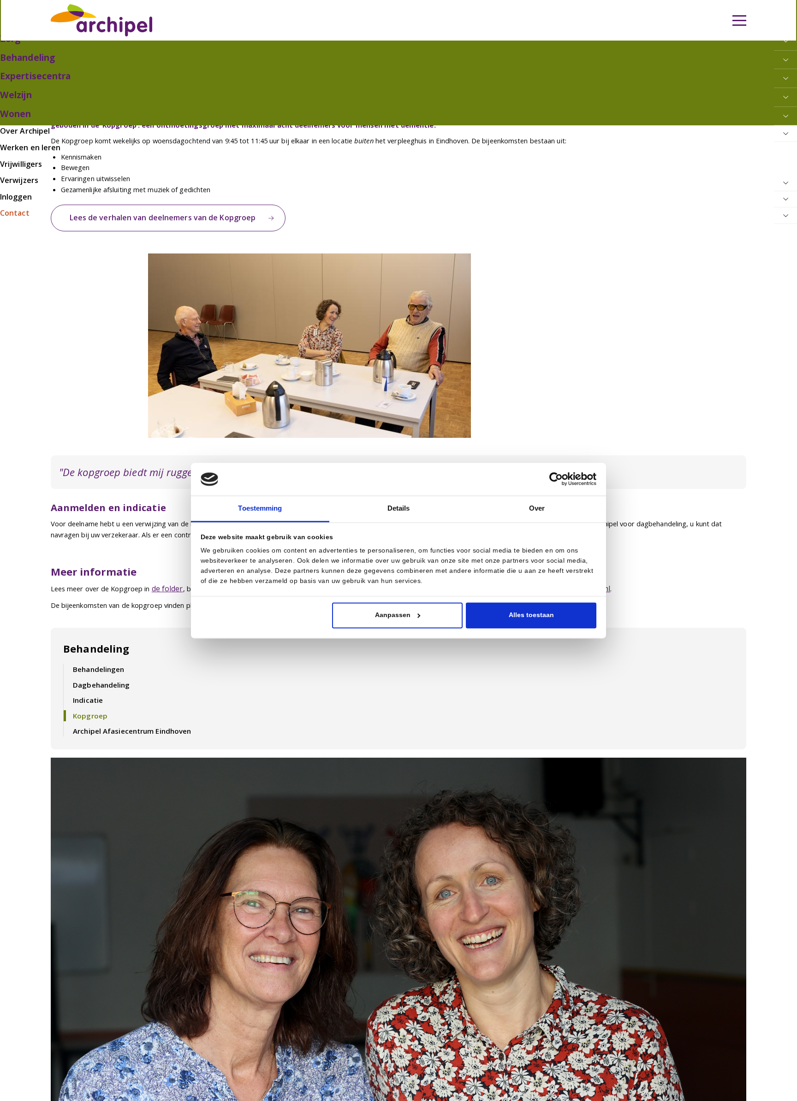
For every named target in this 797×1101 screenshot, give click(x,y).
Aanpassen (392, 614)
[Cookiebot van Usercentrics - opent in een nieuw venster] (556, 479)
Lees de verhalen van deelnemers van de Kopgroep (154, 216)
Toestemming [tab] (259, 508)
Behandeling (94, 642)
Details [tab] (398, 508)
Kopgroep (88, 705)
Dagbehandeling (98, 675)
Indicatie (86, 690)
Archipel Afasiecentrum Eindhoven (128, 719)
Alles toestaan (531, 614)
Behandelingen (96, 661)
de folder (166, 584)
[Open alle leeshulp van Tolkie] (261, 63)
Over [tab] (536, 508)
